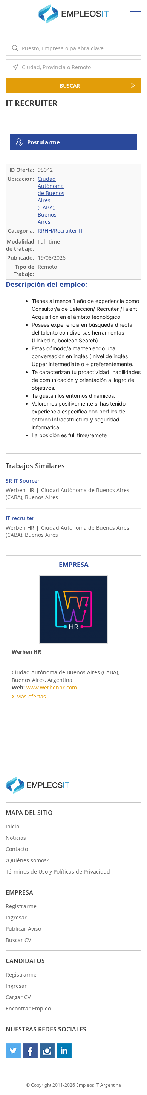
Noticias (16, 837)
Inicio (12, 826)
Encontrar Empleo (28, 1008)
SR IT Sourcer (23, 480)
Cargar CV (18, 997)
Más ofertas (31, 696)
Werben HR (20, 490)
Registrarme (21, 906)
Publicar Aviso (23, 928)
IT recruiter (20, 518)
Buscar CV (18, 940)
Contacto (17, 849)
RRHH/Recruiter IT (60, 230)
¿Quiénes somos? (27, 860)
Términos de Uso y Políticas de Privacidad (58, 871)
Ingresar (16, 917)
